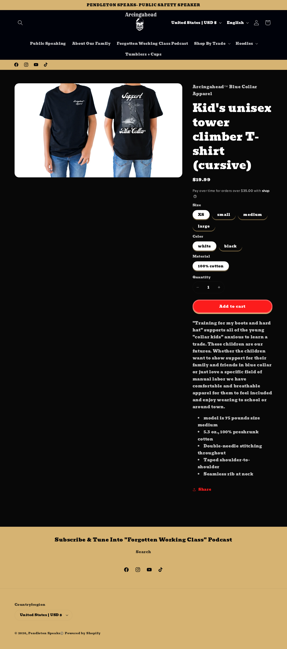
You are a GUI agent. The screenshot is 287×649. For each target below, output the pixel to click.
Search (143, 552)
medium (252, 214)
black (230, 246)
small (223, 214)
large (204, 226)
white (204, 246)
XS (201, 214)
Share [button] (204, 489)
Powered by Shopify (83, 633)
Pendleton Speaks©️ (46, 633)
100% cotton (211, 266)
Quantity (202, 277)
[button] (20, 22)
